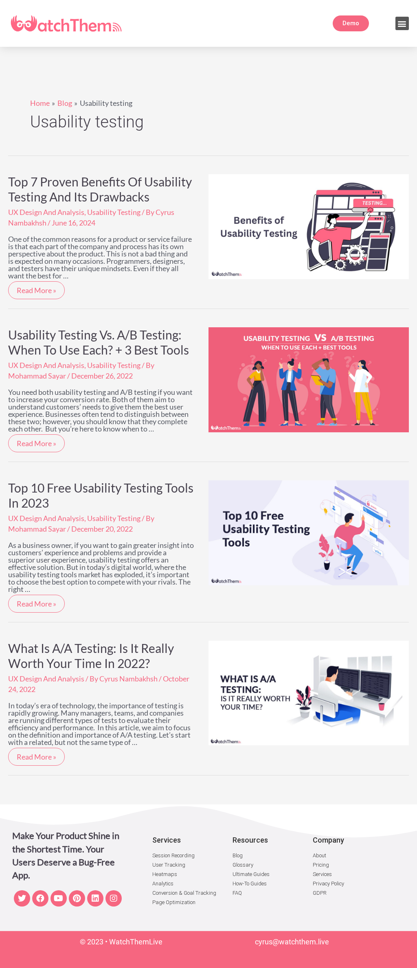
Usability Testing (113, 212)
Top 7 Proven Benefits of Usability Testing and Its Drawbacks (100, 189)
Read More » (36, 288)
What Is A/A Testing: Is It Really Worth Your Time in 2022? (91, 655)
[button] (402, 23)
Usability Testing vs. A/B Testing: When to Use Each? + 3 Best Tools (98, 342)
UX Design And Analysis (46, 212)
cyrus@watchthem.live (292, 941)
